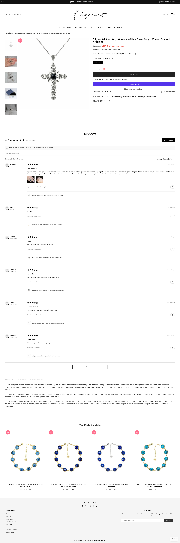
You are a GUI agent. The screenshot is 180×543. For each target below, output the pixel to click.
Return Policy (10, 532)
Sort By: (159, 159)
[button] (170, 14)
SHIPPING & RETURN (36, 379)
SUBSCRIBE (168, 520)
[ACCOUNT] (167, 14)
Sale (20, 40)
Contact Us (9, 519)
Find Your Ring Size (11, 522)
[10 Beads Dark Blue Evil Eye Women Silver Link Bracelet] (112, 456)
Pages (101, 27)
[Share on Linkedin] (110, 91)
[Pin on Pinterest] (107, 91)
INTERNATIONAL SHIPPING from (138, 2)
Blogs (7, 514)
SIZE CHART (22, 379)
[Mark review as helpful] (172, 187)
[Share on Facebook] (103, 91)
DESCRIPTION (9, 379)
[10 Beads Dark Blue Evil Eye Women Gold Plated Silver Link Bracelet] (68, 456)
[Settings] (173, 14)
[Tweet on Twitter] (105, 91)
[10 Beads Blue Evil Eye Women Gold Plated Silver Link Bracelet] (25, 456)
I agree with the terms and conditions (111, 79)
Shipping (96, 49)
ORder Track (115, 27)
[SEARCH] (164, 14)
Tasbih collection (85, 27)
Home (7, 33)
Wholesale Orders (11, 530)
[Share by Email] (112, 91)
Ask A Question (168, 92)
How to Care (10, 524)
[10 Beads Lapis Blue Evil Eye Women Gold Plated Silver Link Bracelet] (155, 456)
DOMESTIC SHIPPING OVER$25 (49, 2)
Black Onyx (98, 62)
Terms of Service (11, 527)
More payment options (133, 89)
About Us (8, 516)
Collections (65, 27)
